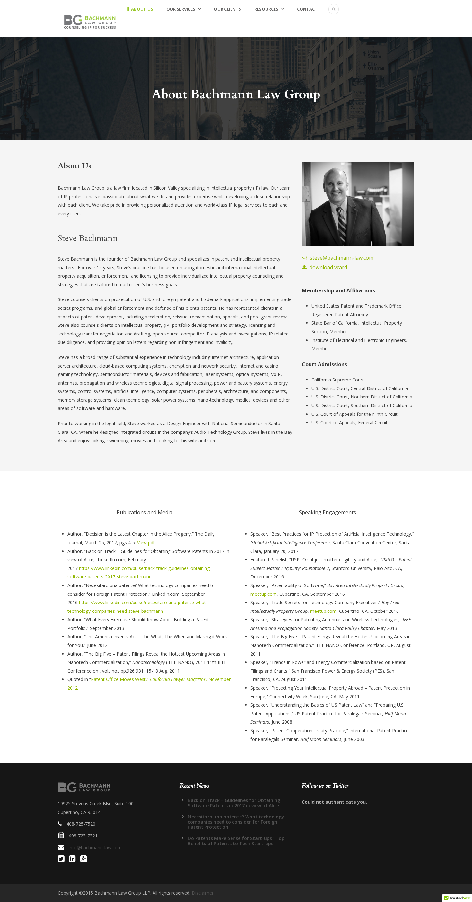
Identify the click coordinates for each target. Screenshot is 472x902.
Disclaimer (203, 893)
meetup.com (263, 594)
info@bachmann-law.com (95, 847)
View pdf (146, 543)
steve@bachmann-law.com (341, 257)
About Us (142, 9)
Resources (266, 9)
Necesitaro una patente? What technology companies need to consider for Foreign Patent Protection (236, 822)
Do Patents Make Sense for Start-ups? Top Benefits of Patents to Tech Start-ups (236, 840)
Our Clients (227, 9)
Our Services (180, 9)
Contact (307, 9)
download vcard (327, 267)
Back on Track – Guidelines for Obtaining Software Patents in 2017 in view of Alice (234, 802)
